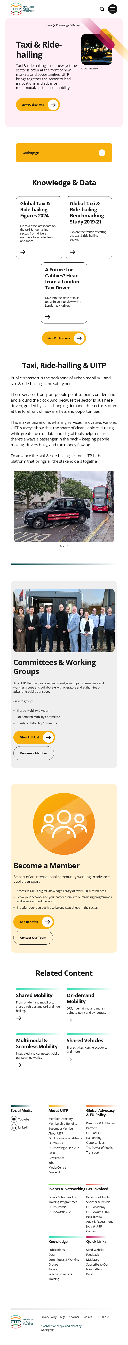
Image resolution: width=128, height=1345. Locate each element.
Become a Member (61, 1129)
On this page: (31, 153)
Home (48, 25)
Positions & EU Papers (101, 1123)
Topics (52, 1269)
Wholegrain (47, 1329)
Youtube (23, 1119)
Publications (56, 1250)
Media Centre (57, 1167)
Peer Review (94, 1217)
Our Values (55, 1143)
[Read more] (39, 252)
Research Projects (60, 1274)
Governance (56, 1158)
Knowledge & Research (69, 25)
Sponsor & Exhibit (98, 1202)
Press (89, 1274)
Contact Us (55, 1172)
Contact (91, 1231)
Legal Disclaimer (69, 1317)
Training (53, 1279)
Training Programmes (62, 1202)
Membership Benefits (62, 1124)
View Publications (33, 104)
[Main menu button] (112, 9)
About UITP (55, 1133)
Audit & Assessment (99, 1221)
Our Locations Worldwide (65, 1138)
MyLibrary (92, 1260)
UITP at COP (94, 1133)
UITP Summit (57, 1207)
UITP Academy (95, 1207)
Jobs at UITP (94, 1226)
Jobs (51, 1163)
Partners (91, 1128)
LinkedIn (23, 1127)
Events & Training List (62, 1197)
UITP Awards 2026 (60, 1212)
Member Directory (60, 1119)
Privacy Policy (48, 1317)
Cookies (87, 1317)
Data (51, 1255)
